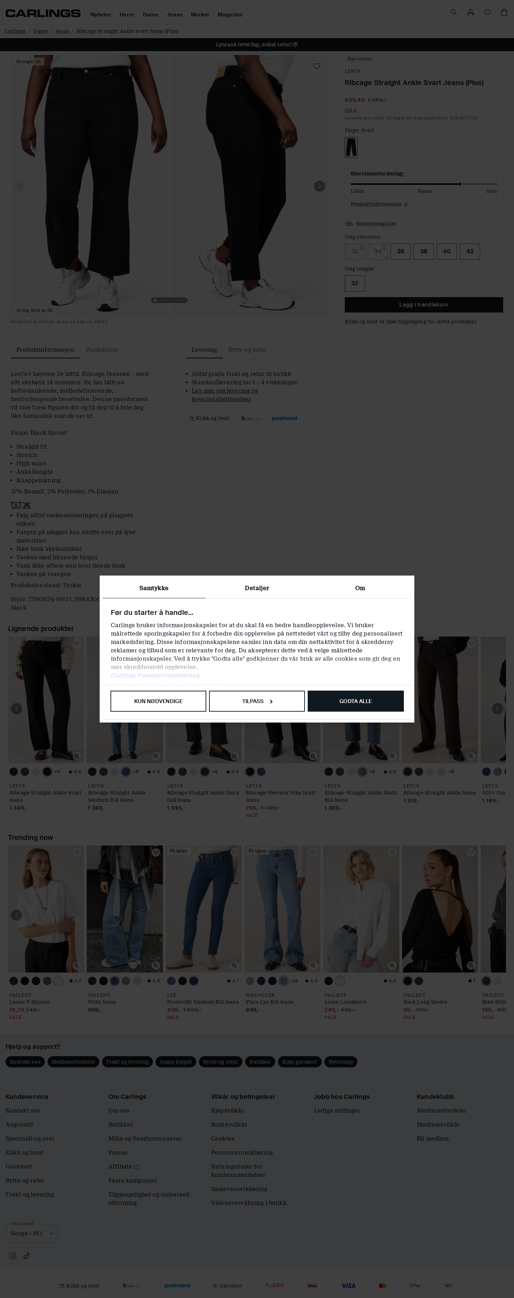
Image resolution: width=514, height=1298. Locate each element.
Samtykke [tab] (154, 587)
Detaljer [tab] (257, 587)
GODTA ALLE (356, 700)
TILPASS (253, 700)
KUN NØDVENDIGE (158, 700)
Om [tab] (360, 587)
